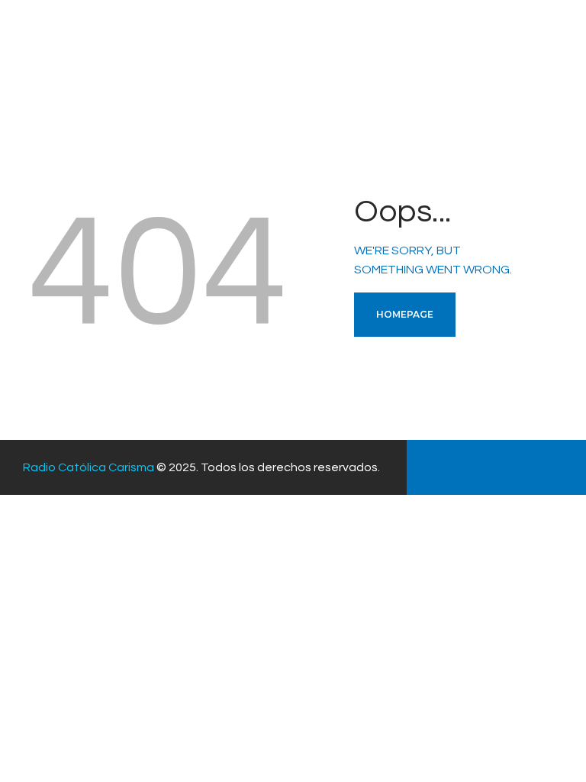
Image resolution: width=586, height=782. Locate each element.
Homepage (404, 314)
